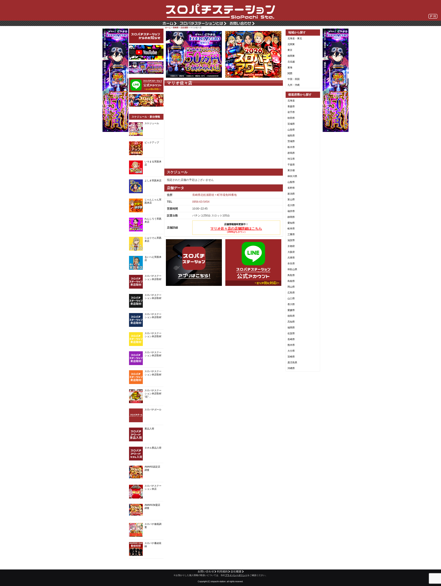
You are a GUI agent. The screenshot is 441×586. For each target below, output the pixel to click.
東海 (290, 67)
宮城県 (291, 123)
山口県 (291, 298)
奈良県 (291, 263)
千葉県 (291, 164)
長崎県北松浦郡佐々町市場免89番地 (214, 194)
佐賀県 (291, 333)
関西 (290, 73)
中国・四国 (294, 79)
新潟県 (291, 193)
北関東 (291, 44)
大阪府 (291, 252)
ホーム (168, 28)
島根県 (291, 281)
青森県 (291, 106)
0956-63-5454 (200, 201)
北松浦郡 (184, 28)
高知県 (291, 321)
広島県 (291, 292)
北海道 (291, 100)
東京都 (291, 170)
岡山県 (291, 286)
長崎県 (175, 28)
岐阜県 (291, 228)
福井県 (291, 211)
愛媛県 (291, 310)
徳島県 (291, 315)
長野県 (291, 187)
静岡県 (291, 217)
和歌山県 (292, 269)
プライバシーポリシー (236, 575)
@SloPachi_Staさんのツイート (146, 563)
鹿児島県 (292, 362)
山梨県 (291, 182)
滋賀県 (291, 240)
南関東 (291, 55)
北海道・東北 (295, 38)
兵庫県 (291, 257)
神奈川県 (292, 176)
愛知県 (291, 222)
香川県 (291, 304)
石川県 (291, 205)
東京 (290, 50)
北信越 (291, 61)
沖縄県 (291, 368)
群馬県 (291, 153)
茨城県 (291, 141)
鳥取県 (291, 275)
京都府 (291, 246)
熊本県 (291, 345)
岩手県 (291, 112)
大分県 (291, 350)
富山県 (291, 199)
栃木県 (291, 147)
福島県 (291, 135)
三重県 (291, 234)
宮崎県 (291, 356)
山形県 (291, 129)
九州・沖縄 (294, 85)
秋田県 (291, 118)
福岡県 (291, 327)
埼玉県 (291, 158)
